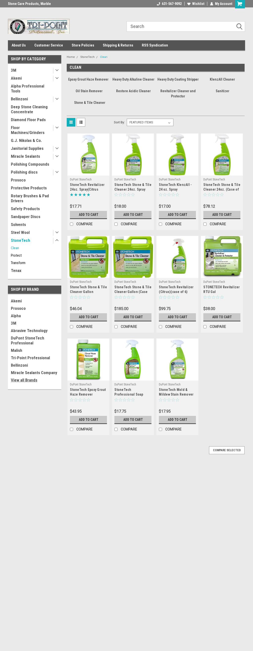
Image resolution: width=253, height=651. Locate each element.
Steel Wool (20, 232)
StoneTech (20, 240)
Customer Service (48, 45)
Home (71, 57)
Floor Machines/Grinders (27, 130)
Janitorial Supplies (27, 148)
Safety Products (25, 208)
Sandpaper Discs (25, 216)
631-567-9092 (172, 4)
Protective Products (29, 187)
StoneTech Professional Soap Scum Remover (128, 394)
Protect (16, 255)
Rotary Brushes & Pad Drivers (30, 198)
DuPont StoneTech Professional (27, 340)
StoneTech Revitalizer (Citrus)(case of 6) (176, 289)
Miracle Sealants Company (34, 372)
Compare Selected (227, 450)
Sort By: (119, 122)
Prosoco (18, 180)
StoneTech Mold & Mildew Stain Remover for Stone (176, 394)
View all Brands (24, 380)
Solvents (18, 224)
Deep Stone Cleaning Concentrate (29, 109)
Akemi (16, 78)
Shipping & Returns (118, 45)
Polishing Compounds (30, 164)
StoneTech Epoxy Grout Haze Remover (88, 392)
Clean (15, 248)
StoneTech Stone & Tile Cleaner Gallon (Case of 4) (132, 291)
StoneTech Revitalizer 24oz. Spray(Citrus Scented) (87, 189)
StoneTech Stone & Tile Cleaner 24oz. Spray (132, 187)
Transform (18, 263)
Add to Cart (88, 215)
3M (13, 70)
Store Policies (83, 45)
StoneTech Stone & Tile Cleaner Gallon (88, 289)
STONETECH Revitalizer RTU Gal (221, 289)
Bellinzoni (19, 98)
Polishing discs (24, 172)
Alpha (16, 315)
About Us (19, 45)
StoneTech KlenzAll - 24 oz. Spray (175, 187)
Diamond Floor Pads (28, 119)
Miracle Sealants (25, 156)
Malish (16, 350)
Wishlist (198, 4)
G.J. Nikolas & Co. (26, 140)
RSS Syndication (155, 45)
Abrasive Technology (29, 330)
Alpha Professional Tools (27, 88)
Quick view (88, 172)
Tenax (16, 270)
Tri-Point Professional (30, 357)
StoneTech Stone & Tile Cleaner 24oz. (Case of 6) (221, 189)
